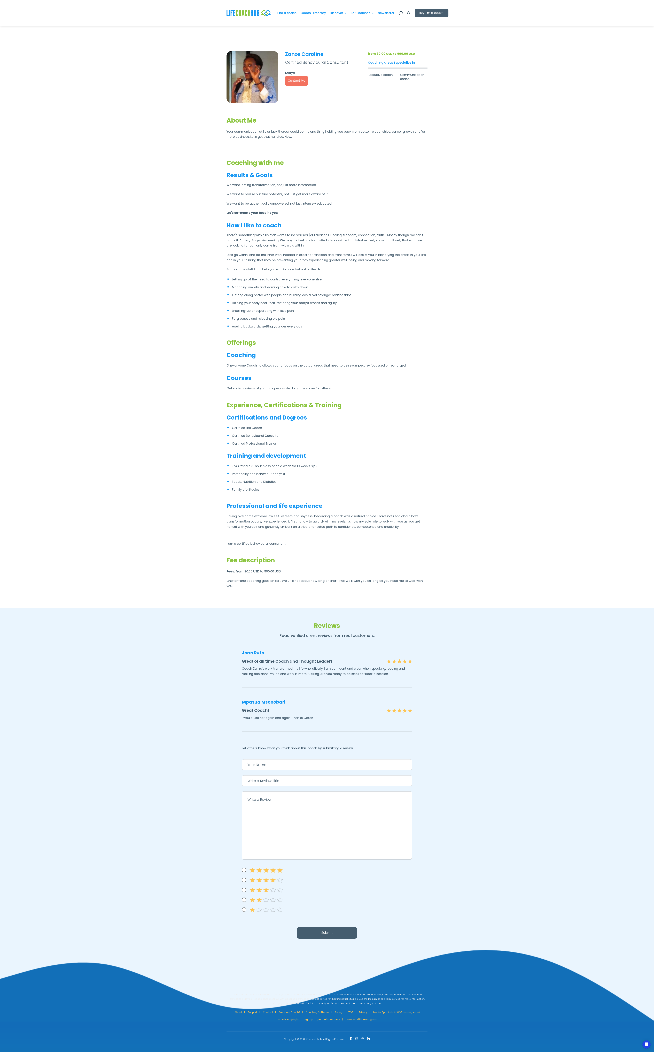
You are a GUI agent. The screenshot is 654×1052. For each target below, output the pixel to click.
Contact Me (296, 81)
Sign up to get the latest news (322, 1019)
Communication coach (412, 77)
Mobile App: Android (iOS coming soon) (396, 1012)
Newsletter (386, 13)
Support (252, 1012)
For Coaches (360, 13)
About (238, 1012)
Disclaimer (374, 999)
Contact (268, 1012)
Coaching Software (317, 1012)
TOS (350, 1012)
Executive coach (381, 75)
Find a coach (287, 13)
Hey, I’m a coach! (431, 13)
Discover (336, 13)
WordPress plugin (288, 1019)
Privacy (363, 1012)
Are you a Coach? (289, 1012)
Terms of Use (393, 999)
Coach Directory (313, 13)
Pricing (338, 1012)
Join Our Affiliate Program (361, 1019)
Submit (327, 932)
